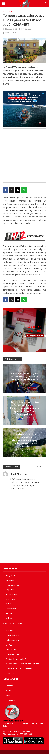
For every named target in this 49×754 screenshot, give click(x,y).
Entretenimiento (13, 594)
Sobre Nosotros (12, 635)
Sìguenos (10, 673)
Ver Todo (40, 466)
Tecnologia (10, 599)
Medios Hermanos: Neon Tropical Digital (22, 664)
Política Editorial (12, 640)
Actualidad (8, 11)
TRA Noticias (26, 29)
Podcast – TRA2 (12, 654)
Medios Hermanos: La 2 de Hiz (19, 659)
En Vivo (9, 645)
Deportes (10, 589)
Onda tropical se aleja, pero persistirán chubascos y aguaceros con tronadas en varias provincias (24, 440)
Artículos (9, 613)
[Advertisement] (24, 155)
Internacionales (12, 585)
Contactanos (11, 649)
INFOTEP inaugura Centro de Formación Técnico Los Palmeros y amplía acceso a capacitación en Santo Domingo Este (24, 408)
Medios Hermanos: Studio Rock (19, 668)
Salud (8, 604)
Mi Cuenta (10, 630)
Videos (9, 618)
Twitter (9, 695)
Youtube (9, 690)
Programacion (12, 575)
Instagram (10, 700)
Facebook (10, 685)
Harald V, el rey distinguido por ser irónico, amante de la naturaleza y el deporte (24, 376)
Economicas (11, 608)
